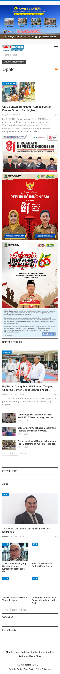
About (9, 652)
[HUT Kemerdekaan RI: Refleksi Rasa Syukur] (45, 552)
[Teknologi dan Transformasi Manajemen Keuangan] (30, 509)
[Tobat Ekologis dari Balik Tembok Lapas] (15, 586)
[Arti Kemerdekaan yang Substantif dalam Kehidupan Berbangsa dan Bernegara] (15, 552)
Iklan (16, 652)
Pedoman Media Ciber (30, 656)
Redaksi (25, 652)
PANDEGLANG (9, 84)
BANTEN (6, 352)
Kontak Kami (37, 652)
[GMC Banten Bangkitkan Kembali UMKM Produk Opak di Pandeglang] (18, 92)
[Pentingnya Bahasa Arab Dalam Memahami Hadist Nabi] (45, 586)
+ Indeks (50, 652)
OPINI (5, 494)
